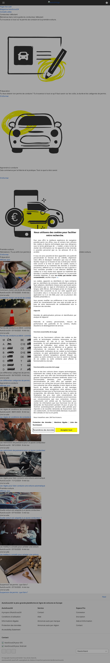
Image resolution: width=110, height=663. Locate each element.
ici (57, 277)
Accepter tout (66, 430)
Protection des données (42, 422)
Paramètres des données (43, 430)
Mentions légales (60, 422)
